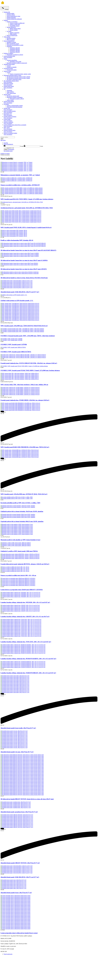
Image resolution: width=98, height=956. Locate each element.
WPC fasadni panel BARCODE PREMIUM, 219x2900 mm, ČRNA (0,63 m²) (25, 447)
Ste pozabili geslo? (8, 151)
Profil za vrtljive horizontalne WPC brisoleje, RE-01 (17, 240)
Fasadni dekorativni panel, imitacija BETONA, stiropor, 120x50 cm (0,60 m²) (25, 564)
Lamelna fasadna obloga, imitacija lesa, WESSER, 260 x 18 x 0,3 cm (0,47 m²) (25, 602)
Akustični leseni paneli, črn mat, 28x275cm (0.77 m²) (17, 752)
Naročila (6, 143)
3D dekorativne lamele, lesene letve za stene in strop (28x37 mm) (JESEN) (24, 269)
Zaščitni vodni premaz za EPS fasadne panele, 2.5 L (17, 300)
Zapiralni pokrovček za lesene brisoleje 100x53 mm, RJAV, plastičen (22, 521)
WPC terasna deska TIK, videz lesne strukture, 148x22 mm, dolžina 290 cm (24, 384)
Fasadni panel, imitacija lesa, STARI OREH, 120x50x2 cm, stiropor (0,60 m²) (25, 400)
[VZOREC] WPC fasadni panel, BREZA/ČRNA (16, 352)
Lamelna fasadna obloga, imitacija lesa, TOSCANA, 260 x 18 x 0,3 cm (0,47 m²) (26, 642)
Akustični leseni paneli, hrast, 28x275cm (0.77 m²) (16, 892)
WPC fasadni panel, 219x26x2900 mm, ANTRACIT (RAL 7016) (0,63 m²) (24, 494)
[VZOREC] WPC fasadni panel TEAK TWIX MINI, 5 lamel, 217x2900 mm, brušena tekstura (30, 370)
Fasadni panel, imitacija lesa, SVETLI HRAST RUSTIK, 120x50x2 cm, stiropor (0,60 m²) (29, 363)
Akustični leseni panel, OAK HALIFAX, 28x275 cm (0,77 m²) (20, 292)
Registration (11, 149)
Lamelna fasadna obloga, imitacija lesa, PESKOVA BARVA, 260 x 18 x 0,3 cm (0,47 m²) (28, 658)
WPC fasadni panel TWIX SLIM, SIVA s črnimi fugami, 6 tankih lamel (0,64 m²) (26, 227)
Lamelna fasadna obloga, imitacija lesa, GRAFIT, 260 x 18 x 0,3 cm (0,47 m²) (25, 616)
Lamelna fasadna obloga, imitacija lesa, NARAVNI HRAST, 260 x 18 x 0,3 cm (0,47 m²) (28, 673)
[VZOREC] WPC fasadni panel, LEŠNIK (14, 344)
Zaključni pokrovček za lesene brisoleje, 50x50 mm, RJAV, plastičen (22, 511)
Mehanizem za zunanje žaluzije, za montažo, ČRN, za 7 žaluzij (20, 175)
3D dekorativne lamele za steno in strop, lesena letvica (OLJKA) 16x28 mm (24, 278)
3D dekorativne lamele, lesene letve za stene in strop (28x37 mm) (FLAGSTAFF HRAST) (28, 250)
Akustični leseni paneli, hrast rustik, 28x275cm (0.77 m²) (18, 728)
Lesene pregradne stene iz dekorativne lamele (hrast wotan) (19, 933)
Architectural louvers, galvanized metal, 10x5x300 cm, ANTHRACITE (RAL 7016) (27, 208)
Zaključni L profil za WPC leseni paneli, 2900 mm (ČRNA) (19, 551)
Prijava (5, 144)
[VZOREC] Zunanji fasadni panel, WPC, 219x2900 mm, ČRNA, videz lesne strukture (28, 336)
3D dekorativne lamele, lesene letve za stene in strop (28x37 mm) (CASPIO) (24, 260)
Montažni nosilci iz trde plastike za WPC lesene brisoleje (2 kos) (20, 540)
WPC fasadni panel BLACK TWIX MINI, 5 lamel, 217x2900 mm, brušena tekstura (27, 199)
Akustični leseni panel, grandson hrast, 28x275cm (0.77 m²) (19, 812)
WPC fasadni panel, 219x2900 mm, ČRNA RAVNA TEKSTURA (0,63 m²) (24, 326)
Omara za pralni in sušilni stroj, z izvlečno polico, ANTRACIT (20, 185)
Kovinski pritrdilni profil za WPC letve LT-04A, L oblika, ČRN (20, 503)
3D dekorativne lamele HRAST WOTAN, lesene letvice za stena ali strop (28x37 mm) (27, 799)
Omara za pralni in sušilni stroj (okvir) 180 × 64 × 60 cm (18, 575)
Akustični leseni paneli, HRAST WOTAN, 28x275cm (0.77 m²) (20, 863)
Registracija (10, 144)
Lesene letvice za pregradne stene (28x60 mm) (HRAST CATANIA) (22, 589)
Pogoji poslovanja (8, 954)
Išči (2, 138)
